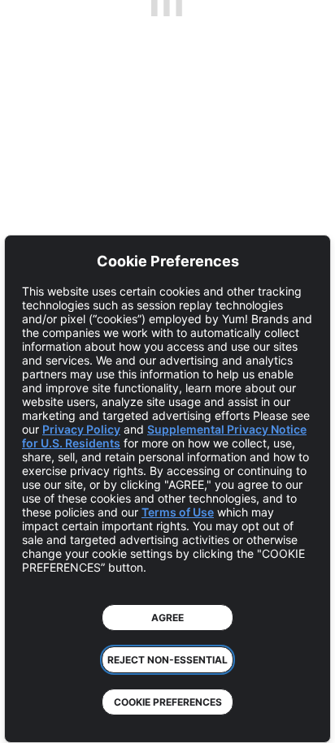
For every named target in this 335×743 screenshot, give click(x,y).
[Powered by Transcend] (29, 718)
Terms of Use (177, 512)
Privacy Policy (81, 429)
